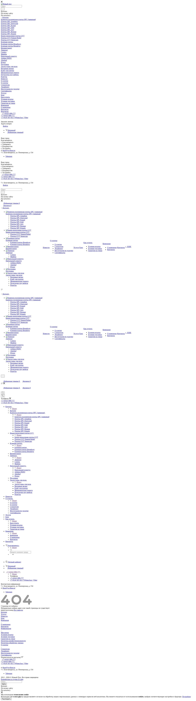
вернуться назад (7, 610)
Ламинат (18, 460)
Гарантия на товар (8, 639)
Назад (14, 409)
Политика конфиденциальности (13, 641)
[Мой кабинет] (2, 379)
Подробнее (186, 697)
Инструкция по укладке (10, 653)
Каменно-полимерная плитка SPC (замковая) (32, 417)
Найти (4, 684)
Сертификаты (6, 655)
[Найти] (3, 8)
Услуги (3, 614)
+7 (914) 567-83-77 (14, 118)
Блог (3, 618)
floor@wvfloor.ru (9, 150)
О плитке (13, 503)
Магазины (5, 633)
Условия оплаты (7, 635)
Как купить (14, 523)
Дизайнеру (5, 651)
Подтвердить (6, 699)
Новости (4, 616)
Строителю (5, 649)
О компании (5, 624)
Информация (6, 628)
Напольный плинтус (23, 470)
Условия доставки (8, 637)
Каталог (13, 411)
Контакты (5, 626)
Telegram (8, 156)
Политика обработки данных (12, 643)
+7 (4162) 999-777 (8, 113)
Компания (14, 535)
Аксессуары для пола (23, 484)
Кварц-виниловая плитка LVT (26, 437)
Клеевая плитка (21, 447)
